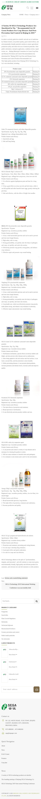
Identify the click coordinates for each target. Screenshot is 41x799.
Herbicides (4, 622)
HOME (21, 14)
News (26, 14)
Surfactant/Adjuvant (7, 625)
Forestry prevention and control (10, 632)
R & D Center (5, 754)
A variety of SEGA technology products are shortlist (16, 775)
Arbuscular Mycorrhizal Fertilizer (14, 649)
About (3, 746)
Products (3, 758)
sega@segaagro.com (11, 733)
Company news (34, 14)
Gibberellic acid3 (14, 674)
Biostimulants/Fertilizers (8, 628)
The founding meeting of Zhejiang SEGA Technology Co (17, 779)
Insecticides (4, 615)
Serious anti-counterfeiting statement (16, 578)
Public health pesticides (8, 635)
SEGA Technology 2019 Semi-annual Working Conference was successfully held (20, 586)
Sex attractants (5, 639)
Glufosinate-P (12, 662)
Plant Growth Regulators (8, 618)
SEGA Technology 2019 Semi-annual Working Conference (18, 783)
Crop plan (4, 762)
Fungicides (4, 611)
